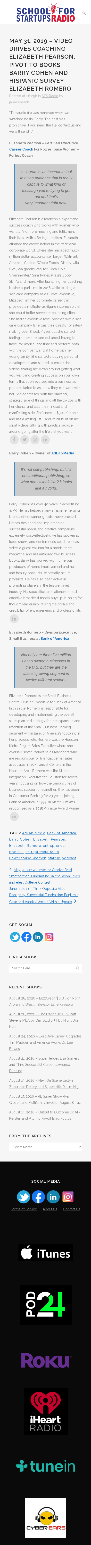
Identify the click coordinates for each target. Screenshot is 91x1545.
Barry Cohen (20, 839)
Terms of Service (24, 1209)
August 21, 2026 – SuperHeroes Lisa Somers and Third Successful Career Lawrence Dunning (44, 1064)
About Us (50, 1209)
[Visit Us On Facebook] (26, 941)
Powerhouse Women (27, 858)
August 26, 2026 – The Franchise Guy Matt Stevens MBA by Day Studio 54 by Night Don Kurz (44, 1020)
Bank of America (55, 639)
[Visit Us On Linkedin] (37, 941)
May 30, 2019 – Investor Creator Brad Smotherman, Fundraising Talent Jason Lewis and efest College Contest (44, 876)
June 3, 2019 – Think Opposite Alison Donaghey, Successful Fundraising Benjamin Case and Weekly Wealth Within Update (43, 895)
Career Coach (21, 149)
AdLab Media (62, 453)
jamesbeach (19, 102)
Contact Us (71, 1209)
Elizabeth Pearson (49, 839)
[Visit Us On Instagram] (49, 941)
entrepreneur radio (42, 852)
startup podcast (62, 858)
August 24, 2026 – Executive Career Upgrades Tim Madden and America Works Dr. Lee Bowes (45, 1042)
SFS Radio (50, 96)
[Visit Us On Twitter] (15, 941)
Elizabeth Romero (25, 846)
